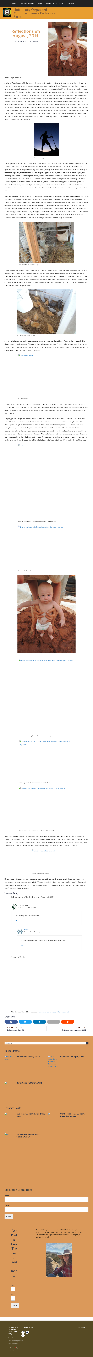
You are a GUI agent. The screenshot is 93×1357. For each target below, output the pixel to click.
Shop (40, 3)
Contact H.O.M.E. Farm (54, 3)
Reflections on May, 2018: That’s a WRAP (28, 1135)
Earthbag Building (27, 3)
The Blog (71, 3)
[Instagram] (23, 1335)
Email (7, 1205)
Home (14, 3)
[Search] (87, 1043)
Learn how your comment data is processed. (54, 1012)
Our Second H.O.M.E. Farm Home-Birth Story (72, 1115)
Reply (16, 920)
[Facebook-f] (23, 1332)
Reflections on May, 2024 (28, 1057)
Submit (8, 1217)
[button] (11, 1022)
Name (7, 1195)
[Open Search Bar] (80, 3)
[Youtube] (27, 1332)
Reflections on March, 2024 (29, 1083)
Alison (26, 930)
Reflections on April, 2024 (72, 1057)
